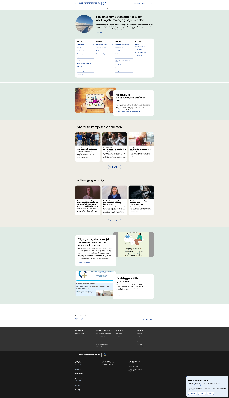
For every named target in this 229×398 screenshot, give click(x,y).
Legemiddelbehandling (140, 52)
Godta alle (192, 393)
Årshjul (79, 47)
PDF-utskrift (149, 319)
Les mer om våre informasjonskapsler (197, 385)
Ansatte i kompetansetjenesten (83, 67)
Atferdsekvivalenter (101, 47)
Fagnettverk (80, 57)
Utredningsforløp (100, 54)
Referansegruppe (81, 54)
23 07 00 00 (78, 380)
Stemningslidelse (119, 47)
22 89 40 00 (78, 369)
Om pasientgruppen (101, 44)
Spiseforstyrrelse (119, 64)
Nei (84, 319)
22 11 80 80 (78, 385)
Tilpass (210, 393)
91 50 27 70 (78, 364)
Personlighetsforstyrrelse (121, 68)
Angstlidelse (118, 50)
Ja (77, 319)
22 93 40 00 (78, 375)
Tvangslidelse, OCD (120, 57)
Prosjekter (80, 60)
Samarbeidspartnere (82, 71)
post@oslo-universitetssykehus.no (83, 390)
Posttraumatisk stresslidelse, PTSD (122, 60)
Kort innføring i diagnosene (122, 44)
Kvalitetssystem (81, 50)
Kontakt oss (99, 32)
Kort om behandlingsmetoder (140, 45)
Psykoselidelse (119, 54)
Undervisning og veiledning (84, 63)
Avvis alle (202, 393)
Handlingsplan (80, 44)
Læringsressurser (100, 50)
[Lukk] (226, 378)
